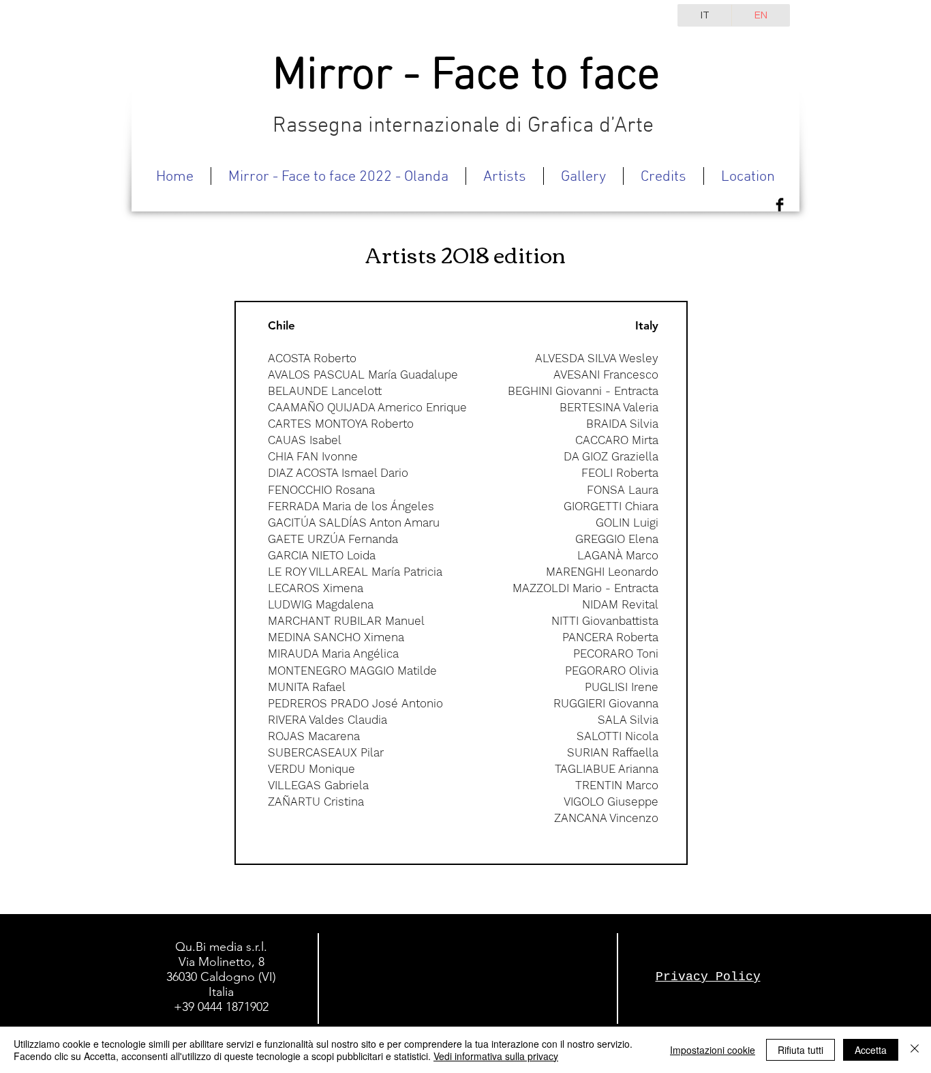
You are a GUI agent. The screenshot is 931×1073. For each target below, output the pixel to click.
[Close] (914, 1050)
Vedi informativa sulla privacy (495, 1056)
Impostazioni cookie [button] (712, 1050)
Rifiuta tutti (800, 1050)
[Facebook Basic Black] (780, 204)
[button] (504, 176)
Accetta (871, 1050)
